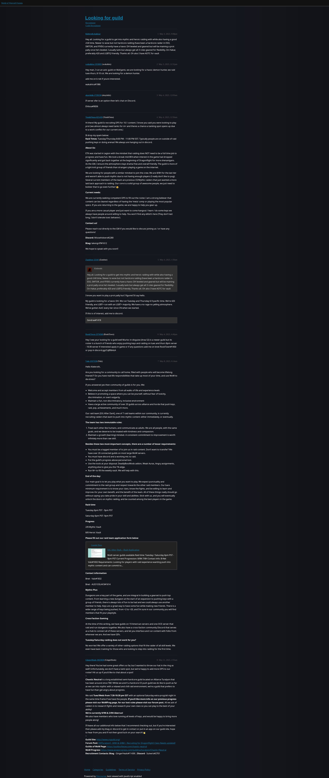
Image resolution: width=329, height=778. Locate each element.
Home (87, 769)
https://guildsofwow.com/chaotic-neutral (127, 746)
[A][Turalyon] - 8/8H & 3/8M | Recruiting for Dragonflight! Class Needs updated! (136, 743)
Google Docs (96, 545)
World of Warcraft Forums (12, 3)
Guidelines (111, 769)
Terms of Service (127, 769)
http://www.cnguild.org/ (108, 739)
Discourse (101, 776)
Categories (98, 769)
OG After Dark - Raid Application (123, 550)
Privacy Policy (143, 769)
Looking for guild (104, 17)
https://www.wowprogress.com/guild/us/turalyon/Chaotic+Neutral (133, 750)
